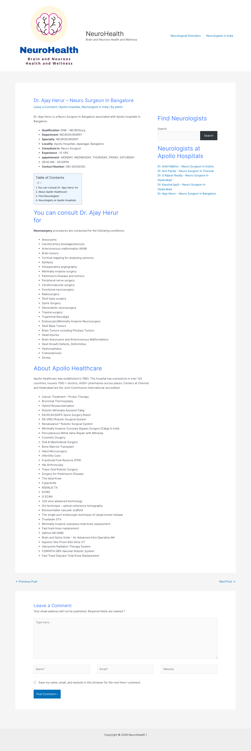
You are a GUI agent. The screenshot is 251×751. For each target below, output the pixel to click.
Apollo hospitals (69, 107)
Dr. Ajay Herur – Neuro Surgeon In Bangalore (187, 193)
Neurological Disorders (186, 35)
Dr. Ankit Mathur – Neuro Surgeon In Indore (186, 166)
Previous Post (26, 581)
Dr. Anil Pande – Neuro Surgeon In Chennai (186, 171)
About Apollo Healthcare (52, 191)
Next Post (227, 581)
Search (162, 128)
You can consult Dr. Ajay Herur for (58, 187)
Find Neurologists (49, 196)
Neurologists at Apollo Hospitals (57, 200)
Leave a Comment (45, 107)
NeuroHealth (105, 33)
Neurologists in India (219, 35)
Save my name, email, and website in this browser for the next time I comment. (90, 682)
